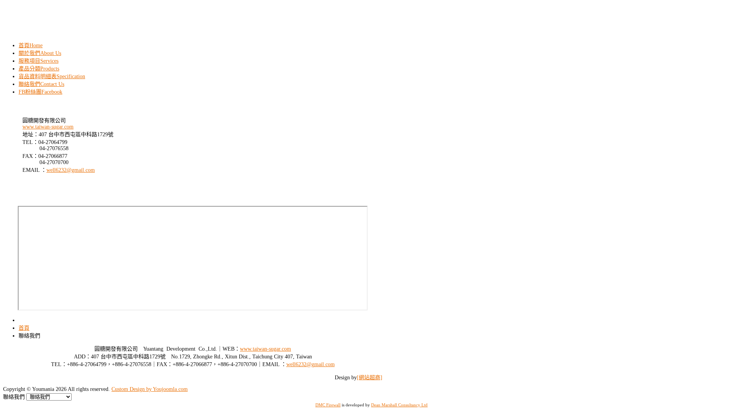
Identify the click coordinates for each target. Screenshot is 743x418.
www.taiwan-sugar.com (48, 127)
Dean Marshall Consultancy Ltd (399, 405)
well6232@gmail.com (70, 170)
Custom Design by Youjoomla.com (149, 389)
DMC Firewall (328, 405)
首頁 (24, 328)
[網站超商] (369, 377)
